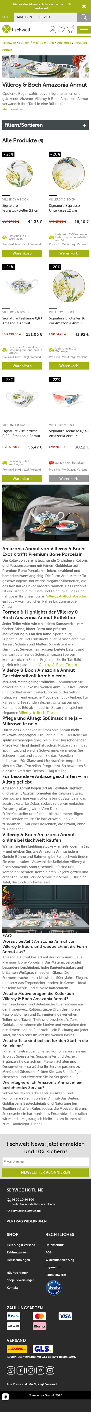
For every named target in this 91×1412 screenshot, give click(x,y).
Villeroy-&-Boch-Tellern (57, 665)
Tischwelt (9, 42)
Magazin (24, 17)
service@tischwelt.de (26, 1210)
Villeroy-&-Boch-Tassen (38, 713)
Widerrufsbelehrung (60, 1260)
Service (44, 17)
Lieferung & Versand (21, 1245)
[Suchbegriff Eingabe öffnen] (84, 17)
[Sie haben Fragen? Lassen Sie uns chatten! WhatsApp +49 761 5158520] (11, 1373)
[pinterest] (40, 1373)
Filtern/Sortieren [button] (23, 125)
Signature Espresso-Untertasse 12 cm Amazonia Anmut (65, 208)
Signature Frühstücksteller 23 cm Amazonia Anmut (20, 208)
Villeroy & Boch (43, 42)
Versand (51, 1384)
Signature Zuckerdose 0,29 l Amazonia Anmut (21, 433)
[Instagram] (30, 1373)
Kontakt (12, 1287)
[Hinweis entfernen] (84, 6)
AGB (49, 1252)
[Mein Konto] (53, 30)
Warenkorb (22, 253)
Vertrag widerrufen (27, 1221)
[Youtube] (50, 1373)
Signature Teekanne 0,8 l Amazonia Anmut (22, 320)
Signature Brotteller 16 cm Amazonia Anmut (67, 320)
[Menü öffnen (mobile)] (84, 30)
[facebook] (21, 1373)
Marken (24, 42)
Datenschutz (55, 1245)
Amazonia (64, 42)
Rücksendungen (18, 1260)
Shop (6, 17)
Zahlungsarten (17, 1252)
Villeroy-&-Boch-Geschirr (67, 596)
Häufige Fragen (17, 1272)
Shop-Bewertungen (21, 1280)
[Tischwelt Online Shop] (16, 28)
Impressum (53, 1267)
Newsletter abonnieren (45, 1172)
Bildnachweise (56, 1274)
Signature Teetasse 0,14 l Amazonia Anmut (69, 433)
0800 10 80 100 (23, 1199)
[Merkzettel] (61, 30)
